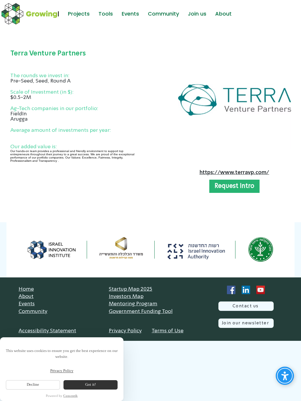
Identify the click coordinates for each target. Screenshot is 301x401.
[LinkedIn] (246, 290)
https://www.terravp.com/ (234, 172)
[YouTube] (260, 290)
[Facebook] (231, 290)
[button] (78, 13)
